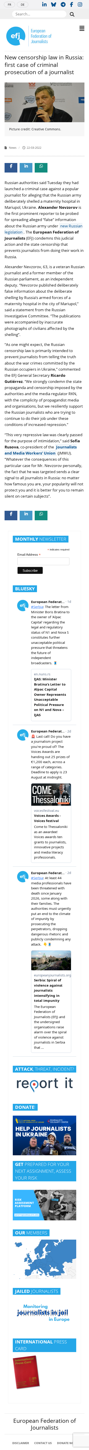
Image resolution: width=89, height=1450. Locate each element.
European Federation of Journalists (44, 1424)
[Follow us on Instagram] (80, 4)
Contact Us (43, 1443)
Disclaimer (20, 1443)
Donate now (67, 1443)
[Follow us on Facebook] (71, 4)
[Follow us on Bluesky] (53, 4)
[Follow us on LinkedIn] (44, 4)
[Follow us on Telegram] (63, 4)
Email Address (29, 554)
